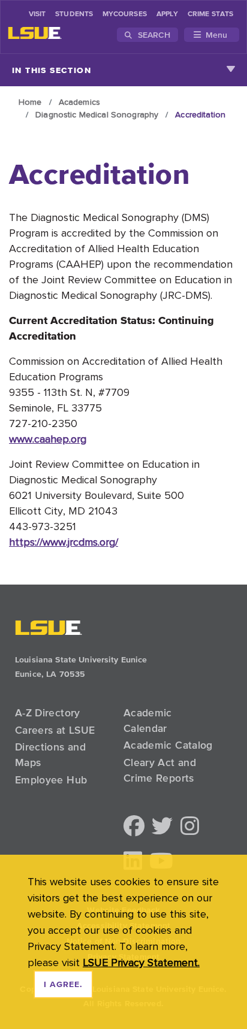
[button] (133, 827)
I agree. (63, 984)
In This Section (51, 70)
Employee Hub (51, 780)
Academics (79, 102)
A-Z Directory (47, 713)
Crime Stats (210, 14)
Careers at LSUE (55, 730)
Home (30, 102)
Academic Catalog (168, 745)
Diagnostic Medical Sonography (96, 114)
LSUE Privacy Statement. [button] (141, 962)
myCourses (125, 14)
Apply (167, 14)
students (74, 14)
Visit (37, 14)
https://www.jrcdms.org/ (63, 541)
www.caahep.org (47, 438)
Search (152, 35)
